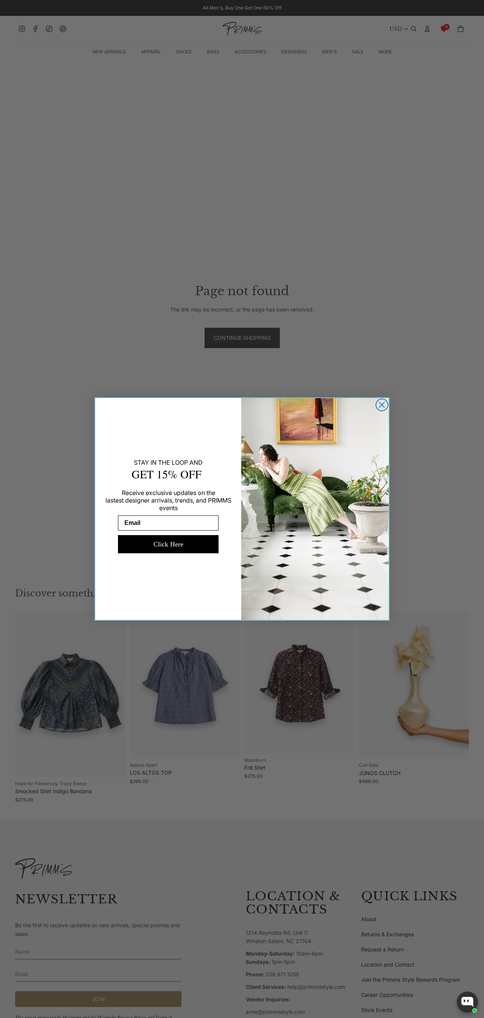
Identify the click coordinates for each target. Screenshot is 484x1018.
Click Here (168, 544)
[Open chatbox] (467, 1002)
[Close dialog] (382, 405)
